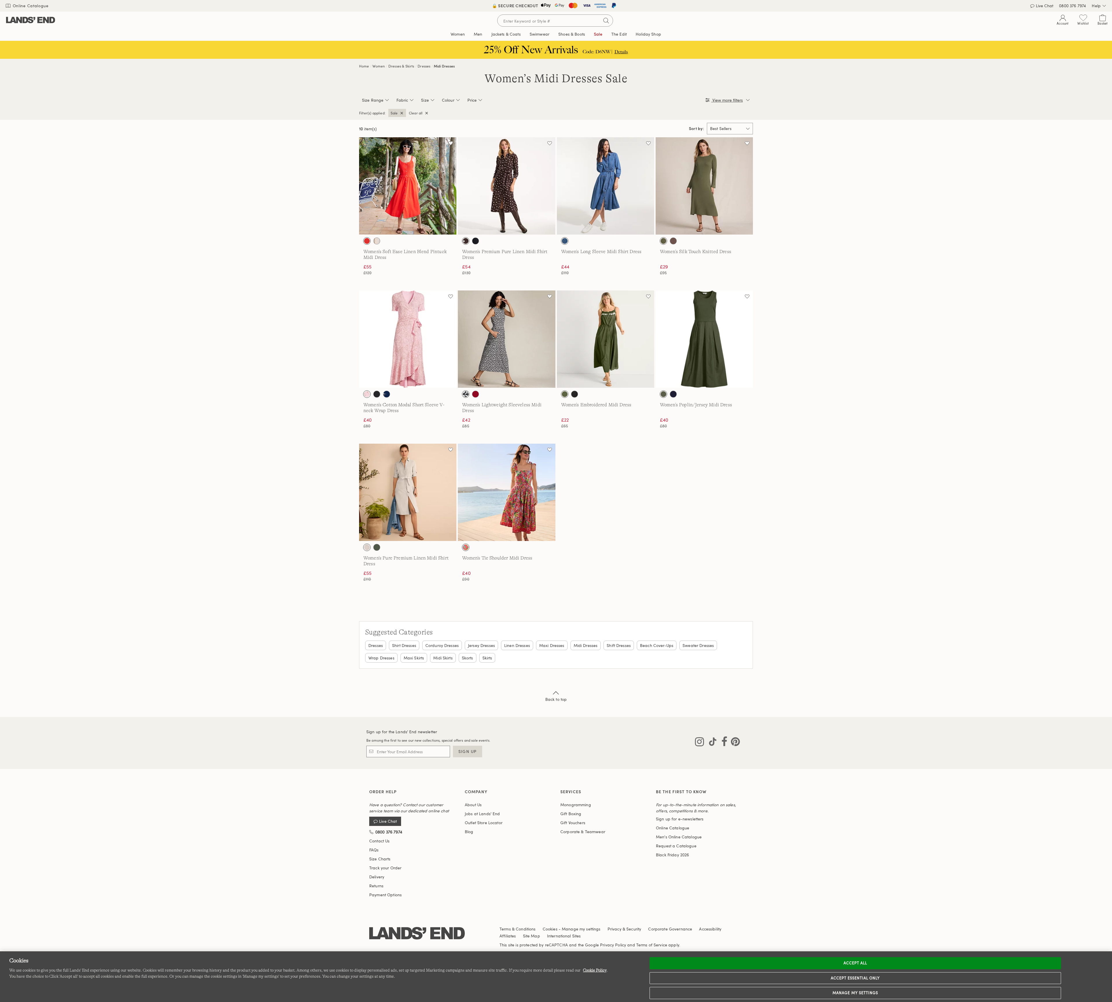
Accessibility (710, 929)
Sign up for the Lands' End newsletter (401, 731)
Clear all (416, 113)
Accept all (855, 963)
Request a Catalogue (676, 846)
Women (378, 66)
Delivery (376, 877)
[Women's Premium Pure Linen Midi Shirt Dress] (506, 186)
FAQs (374, 850)
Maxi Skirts (414, 658)
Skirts (487, 658)
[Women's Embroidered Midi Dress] (605, 339)
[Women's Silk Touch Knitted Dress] (704, 186)
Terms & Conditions (518, 929)
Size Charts (380, 859)
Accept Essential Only (855, 978)
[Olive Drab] (663, 240)
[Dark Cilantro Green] (663, 394)
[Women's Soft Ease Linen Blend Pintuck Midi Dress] (407, 186)
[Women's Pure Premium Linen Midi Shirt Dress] (407, 492)
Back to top (556, 699)
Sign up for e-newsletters (680, 819)
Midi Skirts (443, 658)
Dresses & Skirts (401, 66)
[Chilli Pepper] (475, 394)
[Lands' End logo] (417, 933)
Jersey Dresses (481, 645)
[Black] (475, 240)
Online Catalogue (30, 5)
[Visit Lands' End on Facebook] (722, 742)
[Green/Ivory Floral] (564, 394)
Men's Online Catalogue (679, 837)
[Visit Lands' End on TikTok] (711, 742)
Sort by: (696, 128)
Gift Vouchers (572, 822)
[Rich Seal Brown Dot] (465, 240)
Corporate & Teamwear (582, 831)
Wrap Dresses (381, 658)
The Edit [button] (619, 34)
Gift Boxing (570, 813)
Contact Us (379, 841)
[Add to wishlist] (450, 143)
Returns (376, 885)
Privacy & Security (624, 929)
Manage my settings (855, 992)
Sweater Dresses (698, 645)
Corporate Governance (670, 929)
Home (364, 66)
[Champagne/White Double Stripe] (376, 240)
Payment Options (385, 894)
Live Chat (388, 821)
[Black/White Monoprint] (465, 394)
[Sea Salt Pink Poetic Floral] (366, 394)
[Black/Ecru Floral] (574, 394)
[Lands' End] (30, 20)
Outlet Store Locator (483, 822)
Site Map (531, 936)
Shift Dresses (619, 645)
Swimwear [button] (539, 34)
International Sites (564, 936)
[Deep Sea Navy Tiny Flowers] (386, 394)
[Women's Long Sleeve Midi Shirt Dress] (605, 186)
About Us (473, 804)
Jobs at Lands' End (482, 813)
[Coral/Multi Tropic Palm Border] (465, 547)
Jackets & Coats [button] (506, 34)
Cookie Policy (595, 970)
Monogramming (575, 804)
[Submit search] (606, 20)
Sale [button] (598, 34)
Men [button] (478, 34)
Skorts (467, 658)
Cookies (550, 929)
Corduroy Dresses (442, 645)
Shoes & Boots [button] (571, 34)
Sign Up (467, 751)
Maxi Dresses (551, 645)
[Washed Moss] (376, 547)
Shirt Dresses (404, 645)
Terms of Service (651, 945)
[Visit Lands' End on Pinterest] (733, 742)
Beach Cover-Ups (656, 645)
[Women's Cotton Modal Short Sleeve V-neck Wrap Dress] (407, 339)
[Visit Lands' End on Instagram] (699, 742)
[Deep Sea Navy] (673, 394)
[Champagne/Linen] (366, 547)
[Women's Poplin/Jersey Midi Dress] (704, 339)
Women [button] (458, 34)
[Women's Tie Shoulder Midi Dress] (506, 492)
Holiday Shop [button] (648, 34)
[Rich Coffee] (673, 240)
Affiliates (508, 936)
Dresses (424, 66)
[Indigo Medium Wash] (564, 240)
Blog (469, 831)
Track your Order (385, 868)
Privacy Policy (613, 945)
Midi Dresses (444, 66)
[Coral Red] (366, 240)
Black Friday (672, 854)
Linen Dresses (517, 645)
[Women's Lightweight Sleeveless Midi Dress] (506, 339)
